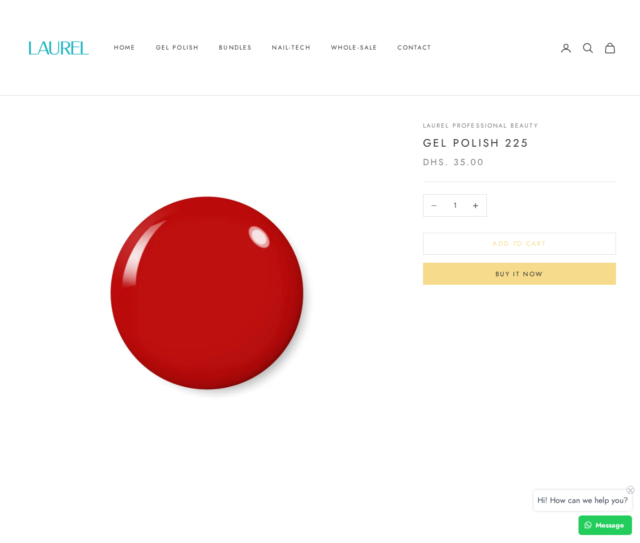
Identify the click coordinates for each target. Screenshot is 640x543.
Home (125, 47)
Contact (415, 47)
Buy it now (519, 274)
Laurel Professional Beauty (480, 125)
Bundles (235, 47)
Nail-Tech (291, 47)
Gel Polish (178, 47)
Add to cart (519, 244)
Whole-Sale (354, 47)
